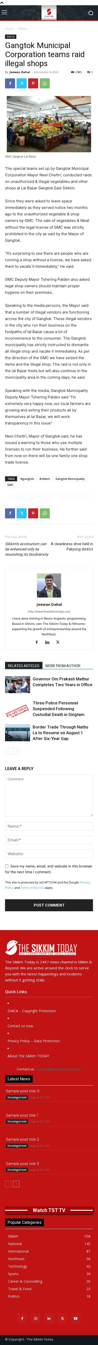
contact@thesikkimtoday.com (58, 1069)
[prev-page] (8, 751)
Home (9, 29)
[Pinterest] (33, 83)
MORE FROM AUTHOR (62, 666)
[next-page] (16, 751)
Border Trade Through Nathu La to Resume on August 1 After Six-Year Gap (60, 732)
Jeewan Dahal (20, 72)
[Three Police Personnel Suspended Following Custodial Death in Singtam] (17, 708)
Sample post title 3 (22, 1163)
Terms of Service (32, 887)
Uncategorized (17, 1097)
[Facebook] (10, 83)
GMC (10, 485)
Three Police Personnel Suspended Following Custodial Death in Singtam (58, 708)
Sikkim (23, 29)
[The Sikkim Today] (49, 947)
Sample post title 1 (22, 1115)
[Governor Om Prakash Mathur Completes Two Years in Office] (17, 684)
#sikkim (44, 479)
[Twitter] (22, 83)
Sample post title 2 (22, 1139)
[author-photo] (49, 597)
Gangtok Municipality (70, 479)
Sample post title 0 (22, 1091)
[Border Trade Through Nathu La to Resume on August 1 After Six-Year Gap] (17, 732)
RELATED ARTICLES (23, 666)
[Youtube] (76, 1318)
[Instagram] (35, 1318)
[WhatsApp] (45, 83)
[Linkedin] (49, 643)
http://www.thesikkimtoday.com (49, 611)
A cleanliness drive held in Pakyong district (72, 546)
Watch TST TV (49, 1210)
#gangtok (27, 479)
